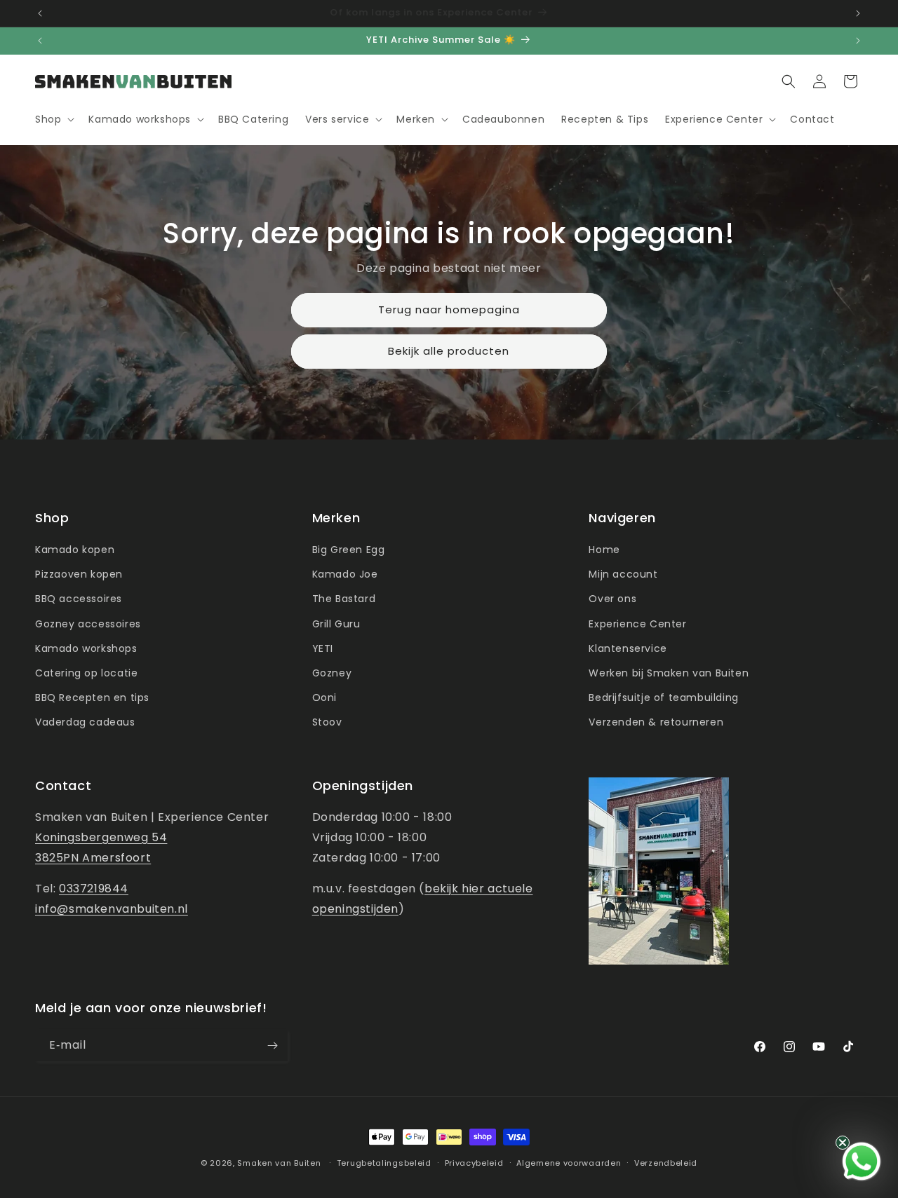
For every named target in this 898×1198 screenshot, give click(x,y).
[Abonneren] (272, 1045)
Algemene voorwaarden (568, 1163)
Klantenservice (627, 648)
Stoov (327, 722)
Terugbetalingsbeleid (384, 1163)
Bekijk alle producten (449, 351)
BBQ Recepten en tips (92, 697)
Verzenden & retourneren (656, 722)
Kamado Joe (345, 574)
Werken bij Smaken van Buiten (669, 673)
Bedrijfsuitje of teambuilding (663, 697)
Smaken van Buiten (279, 1163)
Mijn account (623, 574)
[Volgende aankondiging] (858, 13)
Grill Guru (336, 624)
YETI (322, 648)
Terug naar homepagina (449, 310)
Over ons (612, 599)
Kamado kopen (74, 550)
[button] (53, 119)
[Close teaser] (843, 1143)
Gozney (332, 673)
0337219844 (93, 888)
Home (604, 550)
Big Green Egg (348, 550)
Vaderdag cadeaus (85, 722)
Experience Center (637, 624)
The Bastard (344, 599)
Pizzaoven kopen (79, 574)
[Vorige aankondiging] (40, 13)
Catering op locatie (86, 673)
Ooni (324, 697)
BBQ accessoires (78, 599)
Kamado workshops (86, 648)
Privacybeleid (474, 1163)
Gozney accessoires (88, 624)
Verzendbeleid (665, 1163)
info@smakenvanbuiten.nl (111, 909)
